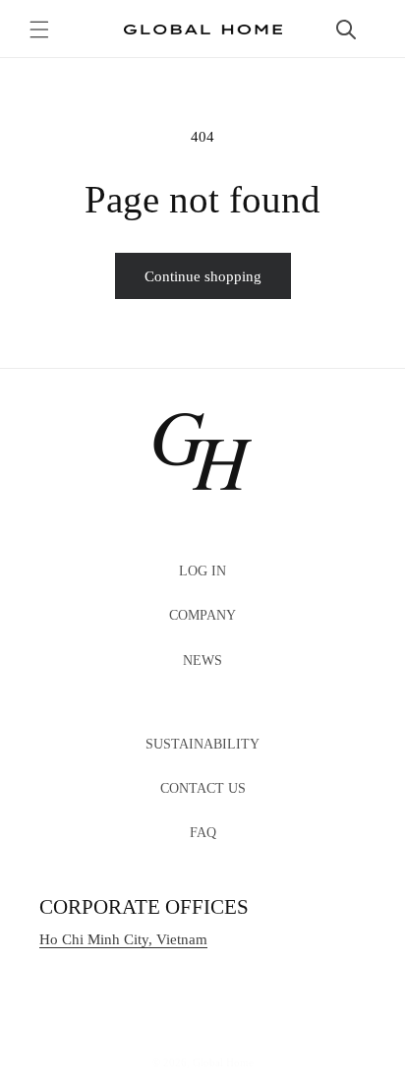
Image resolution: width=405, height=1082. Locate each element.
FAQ (203, 832)
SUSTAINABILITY (202, 744)
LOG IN (202, 571)
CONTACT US (203, 788)
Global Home (223, 1062)
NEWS (202, 660)
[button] (39, 29)
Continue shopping (203, 276)
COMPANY (202, 615)
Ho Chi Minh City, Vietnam (123, 939)
